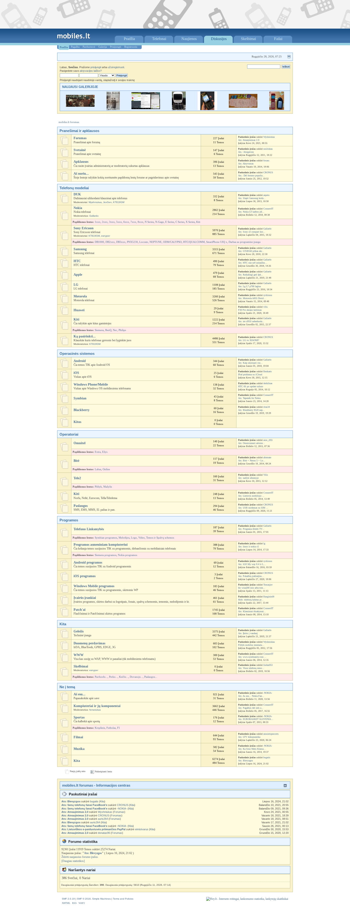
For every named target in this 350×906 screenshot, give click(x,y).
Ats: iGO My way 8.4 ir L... (252, 564)
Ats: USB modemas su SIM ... (253, 507)
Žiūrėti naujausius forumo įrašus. (80, 857)
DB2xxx (110, 242)
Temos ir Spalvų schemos (160, 537)
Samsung (80, 249)
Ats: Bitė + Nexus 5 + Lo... (251, 460)
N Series (149, 222)
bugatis (266, 757)
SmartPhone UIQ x (216, 242)
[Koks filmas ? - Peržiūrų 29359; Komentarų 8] (80, 105)
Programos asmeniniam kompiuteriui (101, 544)
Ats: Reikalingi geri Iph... (250, 274)
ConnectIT (268, 208)
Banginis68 (268, 596)
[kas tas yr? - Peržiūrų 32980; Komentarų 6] (207, 109)
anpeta (266, 195)
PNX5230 (132, 242)
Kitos (77, 422)
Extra (98, 452)
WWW (79, 655)
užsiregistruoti (116, 67)
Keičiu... (123, 677)
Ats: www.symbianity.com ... (252, 657)
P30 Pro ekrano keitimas (250, 310)
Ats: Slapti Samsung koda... (251, 198)
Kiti (198, 222)
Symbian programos (106, 537)
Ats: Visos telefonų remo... (251, 668)
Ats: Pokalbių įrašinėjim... (251, 576)
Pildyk (98, 486)
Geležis (79, 631)
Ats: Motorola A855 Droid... (252, 298)
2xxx (105, 222)
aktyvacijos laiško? (91, 70)
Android (80, 361)
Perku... (113, 677)
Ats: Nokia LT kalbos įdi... (251, 211)
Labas (98, 469)
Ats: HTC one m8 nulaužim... (252, 262)
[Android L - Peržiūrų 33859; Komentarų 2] (145, 108)
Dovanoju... (136, 677)
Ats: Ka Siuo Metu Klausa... (252, 749)
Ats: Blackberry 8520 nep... (251, 410)
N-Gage (159, 222)
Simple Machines (101, 898)
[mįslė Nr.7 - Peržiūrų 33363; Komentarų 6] (276, 109)
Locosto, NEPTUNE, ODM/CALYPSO (160, 242)
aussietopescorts (271, 734)
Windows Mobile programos (94, 586)
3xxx (112, 222)
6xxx (126, 222)
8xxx (140, 222)
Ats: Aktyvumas (246, 163)
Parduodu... (101, 677)
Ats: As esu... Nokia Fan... (251, 696)
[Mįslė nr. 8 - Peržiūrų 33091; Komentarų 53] (243, 106)
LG (76, 284)
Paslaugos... (150, 677)
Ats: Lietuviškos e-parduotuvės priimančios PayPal (93, 829)
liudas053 (268, 665)
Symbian (80, 398)
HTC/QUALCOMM (194, 242)
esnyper (105, 235)
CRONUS (268, 172)
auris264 (103, 818)
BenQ (108, 330)
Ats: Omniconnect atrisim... (251, 443)
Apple (78, 274)
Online (106, 469)
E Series (169, 222)
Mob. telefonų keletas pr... (250, 599)
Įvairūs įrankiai (85, 598)
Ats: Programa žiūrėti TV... (251, 529)
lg (264, 543)
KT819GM (118, 202)
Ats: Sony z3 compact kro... (251, 231)
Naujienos (189, 39)
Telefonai (159, 39)
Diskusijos (219, 39)
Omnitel (79, 443)
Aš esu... (79, 694)
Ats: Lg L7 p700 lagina (249, 286)
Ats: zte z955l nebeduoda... (251, 321)
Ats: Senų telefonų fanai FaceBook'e (84, 805)
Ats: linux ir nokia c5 (248, 546)
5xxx (119, 222)
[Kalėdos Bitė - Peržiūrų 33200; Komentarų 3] (113, 109)
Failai (278, 39)
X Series (190, 222)
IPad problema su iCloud (250, 374)
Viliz (265, 474)
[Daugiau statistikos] (73, 861)
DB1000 (99, 242)
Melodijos (124, 537)
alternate (267, 457)
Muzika (79, 749)
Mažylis (107, 486)
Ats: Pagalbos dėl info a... (250, 708)
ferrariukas (95, 709)
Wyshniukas (269, 137)
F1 (118, 728)
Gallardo (94, 215)
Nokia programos (127, 555)
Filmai (78, 737)
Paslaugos (81, 506)
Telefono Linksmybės (89, 529)
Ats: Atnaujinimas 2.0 (248, 140)
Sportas (79, 717)
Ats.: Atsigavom (246, 152)
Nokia (78, 208)
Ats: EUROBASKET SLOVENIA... (255, 719)
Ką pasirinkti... (85, 336)
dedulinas (267, 383)
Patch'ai (79, 609)
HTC (77, 261)
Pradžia (129, 39)
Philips (122, 330)
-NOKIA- (267, 693)
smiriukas (268, 149)
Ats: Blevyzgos (245, 760)
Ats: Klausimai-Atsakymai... (252, 611)
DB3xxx (120, 242)
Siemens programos (105, 555)
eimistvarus (141, 829)
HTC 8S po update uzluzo (250, 386)
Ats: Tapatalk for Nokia (249, 398)
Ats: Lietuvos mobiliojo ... (251, 495)
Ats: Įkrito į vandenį (248, 633)
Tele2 (77, 478)
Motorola (80, 296)
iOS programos (84, 576)
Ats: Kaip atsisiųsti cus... (250, 362)
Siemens (99, 330)
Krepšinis (100, 728)
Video (141, 537)
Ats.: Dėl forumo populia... (251, 175)
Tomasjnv (268, 584)
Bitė (76, 461)
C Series (179, 222)
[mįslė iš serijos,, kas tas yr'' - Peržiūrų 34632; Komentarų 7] (179, 109)
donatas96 (104, 832)
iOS (76, 373)
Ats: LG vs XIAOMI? (248, 340)
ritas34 (266, 407)
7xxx (133, 222)
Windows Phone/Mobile (91, 384)
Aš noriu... (81, 173)
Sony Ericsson (84, 228)
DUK (77, 194)
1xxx (97, 222)
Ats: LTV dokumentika (249, 737)
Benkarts (267, 371)
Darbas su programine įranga (244, 242)
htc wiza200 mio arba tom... (251, 587)
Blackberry (82, 410)
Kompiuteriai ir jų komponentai (97, 706)
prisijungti (95, 67)
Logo (134, 537)
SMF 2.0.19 (68, 898)
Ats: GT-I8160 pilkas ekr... (251, 251)
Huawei (79, 310)
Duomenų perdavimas (89, 643)
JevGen (107, 202)
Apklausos (81, 161)
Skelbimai (248, 39)
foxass (266, 160)
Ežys (104, 452)
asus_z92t (268, 440)
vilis (265, 306)
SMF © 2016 (84, 898)
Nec (115, 330)
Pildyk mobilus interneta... (251, 645)
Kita (77, 761)
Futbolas (111, 728)
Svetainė (80, 150)
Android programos (88, 562)
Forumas (80, 138)
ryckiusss (267, 295)
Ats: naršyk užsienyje (248, 478)
